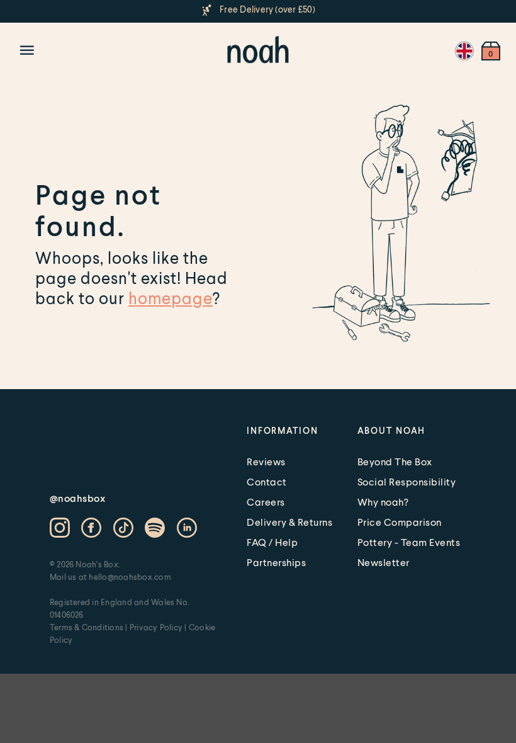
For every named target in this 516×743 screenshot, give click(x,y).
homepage (170, 298)
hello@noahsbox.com (130, 577)
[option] (258, 10)
